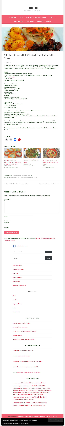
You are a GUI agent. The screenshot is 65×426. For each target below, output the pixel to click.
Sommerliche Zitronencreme (20, 327)
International (18, 21)
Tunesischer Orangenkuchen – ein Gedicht (23, 339)
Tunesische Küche (25, 405)
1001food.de (16, 350)
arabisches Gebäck (39, 383)
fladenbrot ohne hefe (17, 390)
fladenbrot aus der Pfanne (28, 388)
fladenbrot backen (37, 388)
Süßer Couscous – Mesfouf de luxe (21, 323)
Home (19, 416)
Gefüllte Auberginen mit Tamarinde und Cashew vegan (31, 160)
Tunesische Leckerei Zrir (27, 350)
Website (6, 227)
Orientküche (35, 402)
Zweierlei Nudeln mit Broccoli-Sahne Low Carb (17, 183)
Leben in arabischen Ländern (26, 394)
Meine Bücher (16, 281)
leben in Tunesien (38, 394)
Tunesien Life (30, 21)
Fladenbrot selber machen (45, 390)
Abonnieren (48, 252)
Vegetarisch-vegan (40, 17)
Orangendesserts (17, 335)
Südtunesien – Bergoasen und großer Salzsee (28, 372)
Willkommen (12, 17)
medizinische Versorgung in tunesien (21, 397)
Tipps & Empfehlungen (18, 269)
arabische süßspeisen (17, 388)
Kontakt (48, 416)
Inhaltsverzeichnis (17, 265)
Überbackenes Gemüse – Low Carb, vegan (49, 183)
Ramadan (15, 405)
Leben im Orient (16, 394)
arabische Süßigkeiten (38, 386)
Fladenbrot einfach (46, 388)
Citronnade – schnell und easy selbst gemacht (24, 331)
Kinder (51, 17)
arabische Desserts (16, 383)
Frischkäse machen (34, 392)
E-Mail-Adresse (6, 221)
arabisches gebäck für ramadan (22, 386)
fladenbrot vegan (26, 392)
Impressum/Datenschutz (28, 416)
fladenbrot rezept (24, 390)
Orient (21, 17)
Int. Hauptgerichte (17, 175)
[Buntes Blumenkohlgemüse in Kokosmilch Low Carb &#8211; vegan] (51, 153)
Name (6, 216)
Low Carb (29, 17)
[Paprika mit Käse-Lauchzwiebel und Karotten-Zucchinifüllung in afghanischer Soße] (13, 153)
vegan (44, 405)
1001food (32, 8)
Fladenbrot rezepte (33, 390)
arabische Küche (27, 383)
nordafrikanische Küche (38, 397)
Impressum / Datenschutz (19, 285)
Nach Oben (54, 416)
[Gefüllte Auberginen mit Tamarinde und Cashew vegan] (32, 153)
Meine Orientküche (17, 277)
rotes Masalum (11, 77)
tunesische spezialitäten (37, 405)
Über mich (39, 21)
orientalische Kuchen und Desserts (23, 400)
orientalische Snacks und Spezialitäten (21, 402)
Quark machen (43, 402)
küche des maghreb (44, 392)
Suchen (48, 258)
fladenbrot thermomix (17, 392)
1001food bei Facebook (22, 246)
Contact (48, 21)
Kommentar (7, 200)
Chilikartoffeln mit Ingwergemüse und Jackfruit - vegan (23, 177)
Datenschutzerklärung (24, 423)
